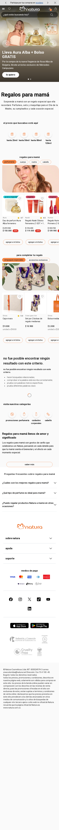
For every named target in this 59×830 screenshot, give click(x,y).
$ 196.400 (29, 228)
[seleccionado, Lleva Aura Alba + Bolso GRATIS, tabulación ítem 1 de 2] (28, 79)
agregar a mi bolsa (13, 242)
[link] (13, 223)
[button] (9, 162)
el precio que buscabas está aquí (20, 123)
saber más (29, 464)
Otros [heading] (5, 316)
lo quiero (10, 74)
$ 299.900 (7, 228)
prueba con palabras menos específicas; (25, 383)
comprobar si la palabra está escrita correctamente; (30, 380)
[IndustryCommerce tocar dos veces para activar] (23, 639)
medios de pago (29, 570)
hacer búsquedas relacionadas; (21, 377)
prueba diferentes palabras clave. (21, 386)
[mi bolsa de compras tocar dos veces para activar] (55, 8)
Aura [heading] (5, 218)
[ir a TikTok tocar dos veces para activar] (39, 599)
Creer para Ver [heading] (31, 316)
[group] (27, 2)
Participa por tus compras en (22, 3)
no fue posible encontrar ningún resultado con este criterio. (27, 370)
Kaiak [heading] (27, 218)
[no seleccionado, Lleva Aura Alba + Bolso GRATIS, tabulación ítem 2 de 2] (30, 79)
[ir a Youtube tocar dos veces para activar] (48, 599)
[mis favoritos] (9, 8)
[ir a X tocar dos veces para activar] (29, 599)
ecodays (39, 3)
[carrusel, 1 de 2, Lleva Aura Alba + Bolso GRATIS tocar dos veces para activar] (29, 43)
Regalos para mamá (25, 94)
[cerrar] (55, 2)
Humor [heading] (50, 218)
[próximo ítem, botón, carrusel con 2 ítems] (47, 2)
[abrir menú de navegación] (3, 8)
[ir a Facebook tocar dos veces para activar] (11, 599)
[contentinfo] (20, 217)
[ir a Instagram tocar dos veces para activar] (20, 599)
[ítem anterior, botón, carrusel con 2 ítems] (5, 2)
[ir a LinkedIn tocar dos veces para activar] (29, 609)
